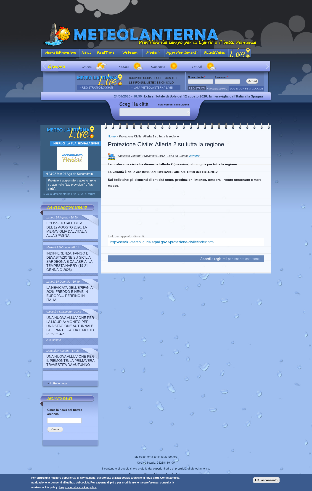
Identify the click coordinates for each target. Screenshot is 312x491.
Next (267, 66)
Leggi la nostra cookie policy (78, 487)
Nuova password (216, 88)
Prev (45, 66)
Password (221, 77)
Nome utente (196, 77)
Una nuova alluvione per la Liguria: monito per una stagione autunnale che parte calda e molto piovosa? (70, 326)
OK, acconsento (266, 480)
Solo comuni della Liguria (173, 104)
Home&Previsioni (59, 53)
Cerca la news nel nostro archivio (64, 412)
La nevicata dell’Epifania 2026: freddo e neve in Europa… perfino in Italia (69, 294)
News (86, 53)
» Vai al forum (86, 194)
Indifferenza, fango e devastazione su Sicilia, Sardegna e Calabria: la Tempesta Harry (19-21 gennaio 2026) (69, 261)
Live (239, 53)
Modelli (153, 53)
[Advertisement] (156, 10)
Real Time (106, 53)
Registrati (197, 88)
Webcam (130, 53)
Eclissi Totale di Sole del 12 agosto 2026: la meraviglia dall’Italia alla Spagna (187, 96)
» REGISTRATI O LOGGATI (96, 87)
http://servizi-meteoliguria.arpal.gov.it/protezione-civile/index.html (162, 242)
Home (112, 136)
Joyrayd (194, 156)
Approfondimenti (182, 53)
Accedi (205, 258)
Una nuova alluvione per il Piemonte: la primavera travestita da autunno (70, 360)
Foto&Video (214, 53)
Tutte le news (59, 383)
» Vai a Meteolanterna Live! (152, 87)
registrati (220, 258)
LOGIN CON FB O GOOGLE (246, 88)
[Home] (156, 34)
